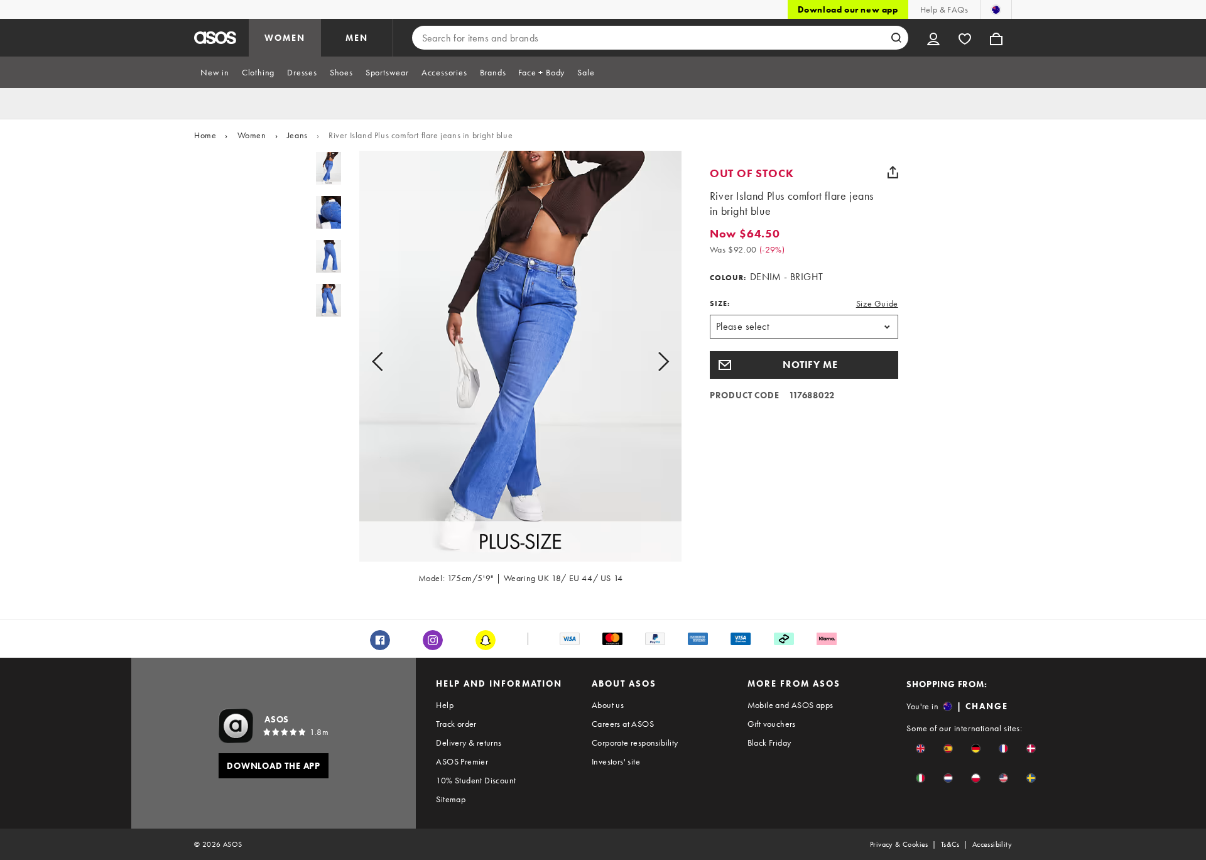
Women (251, 135)
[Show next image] (649, 361)
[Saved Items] (965, 38)
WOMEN (284, 37)
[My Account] (933, 38)
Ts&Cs (950, 844)
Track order (456, 723)
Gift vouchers (771, 723)
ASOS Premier (462, 761)
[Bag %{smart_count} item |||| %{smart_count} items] (996, 38)
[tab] (215, 72)
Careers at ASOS (623, 723)
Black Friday (769, 742)
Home (205, 135)
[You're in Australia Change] (996, 9)
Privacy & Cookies (899, 844)
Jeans (297, 135)
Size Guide (877, 303)
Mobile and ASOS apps (790, 704)
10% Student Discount (476, 780)
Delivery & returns (468, 742)
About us (608, 704)
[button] (804, 365)
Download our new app (848, 9)
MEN (356, 37)
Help (445, 704)
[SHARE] (893, 172)
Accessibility (992, 844)
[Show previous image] (391, 361)
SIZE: (720, 303)
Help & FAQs (944, 9)
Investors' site (616, 761)
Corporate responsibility (635, 742)
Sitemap (450, 799)
